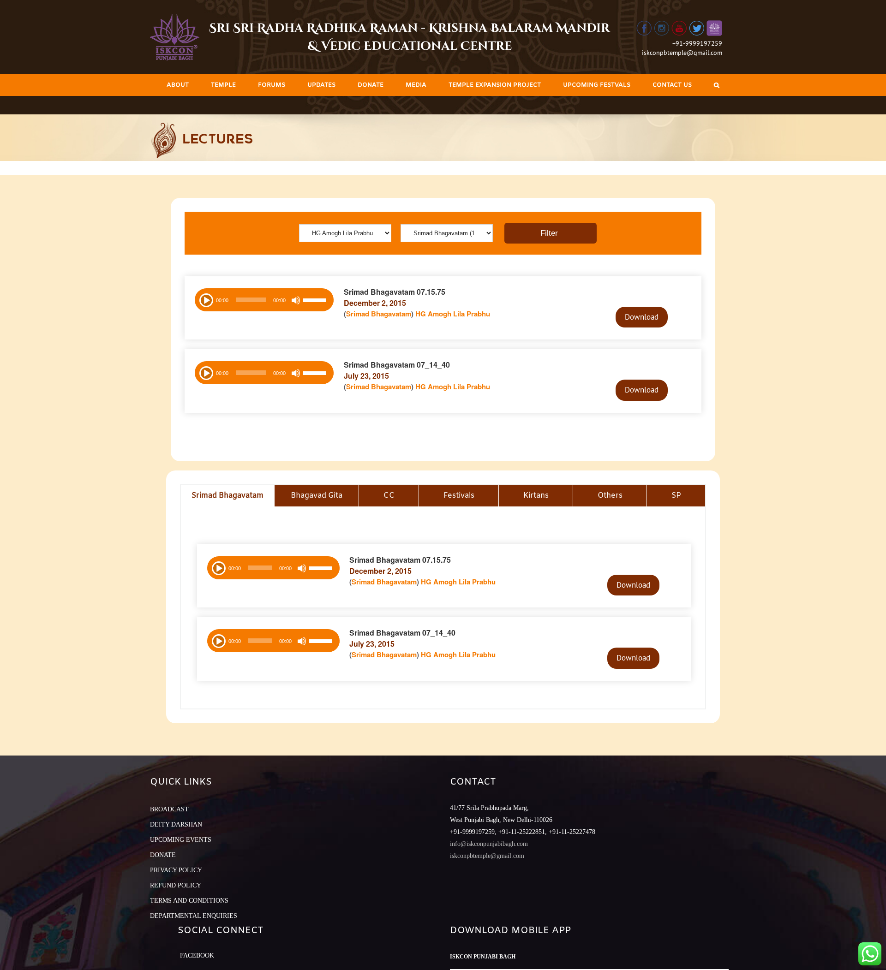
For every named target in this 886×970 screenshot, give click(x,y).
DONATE (163, 854)
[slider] (316, 301)
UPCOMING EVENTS (180, 839)
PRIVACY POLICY (176, 870)
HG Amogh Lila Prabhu (452, 314)
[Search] (716, 85)
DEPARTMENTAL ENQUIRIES (193, 915)
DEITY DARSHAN (176, 824)
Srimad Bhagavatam (378, 314)
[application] (264, 299)
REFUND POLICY (175, 885)
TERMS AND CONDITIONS (189, 900)
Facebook (197, 955)
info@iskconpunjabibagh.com (489, 843)
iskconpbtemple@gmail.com (682, 52)
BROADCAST (169, 809)
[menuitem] (178, 85)
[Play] (205, 299)
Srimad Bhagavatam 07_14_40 (397, 364)
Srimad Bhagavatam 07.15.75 (394, 291)
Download (642, 317)
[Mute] (295, 300)
